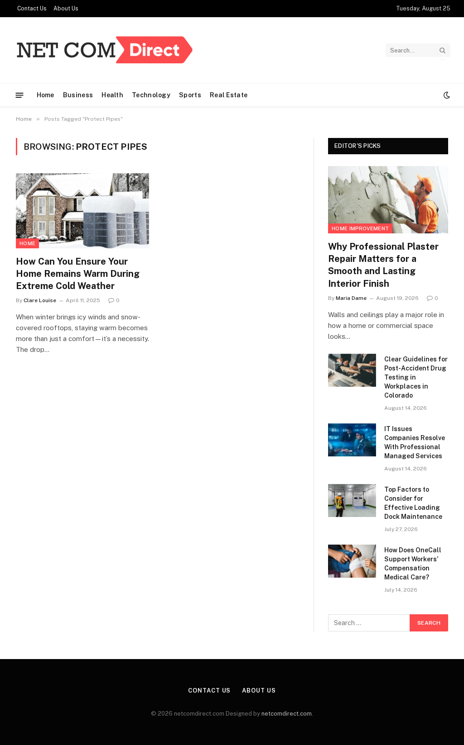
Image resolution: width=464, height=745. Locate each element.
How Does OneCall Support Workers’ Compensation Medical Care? (412, 563)
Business (78, 95)
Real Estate (228, 95)
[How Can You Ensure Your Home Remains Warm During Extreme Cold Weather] (82, 210)
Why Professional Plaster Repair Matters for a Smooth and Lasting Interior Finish (383, 265)
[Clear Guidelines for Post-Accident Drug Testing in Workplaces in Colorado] (352, 370)
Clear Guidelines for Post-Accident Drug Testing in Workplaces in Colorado (416, 377)
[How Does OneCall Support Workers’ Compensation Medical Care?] (352, 561)
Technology (151, 95)
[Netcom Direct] (104, 50)
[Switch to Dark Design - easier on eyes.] (445, 95)
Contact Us (32, 8)
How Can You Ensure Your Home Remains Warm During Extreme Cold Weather (78, 273)
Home (45, 95)
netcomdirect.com (286, 713)
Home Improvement (360, 228)
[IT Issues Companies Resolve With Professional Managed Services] (352, 439)
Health (112, 95)
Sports (190, 95)
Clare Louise (40, 300)
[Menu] (20, 94)
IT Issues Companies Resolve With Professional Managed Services (414, 442)
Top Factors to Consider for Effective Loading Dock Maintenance (413, 503)
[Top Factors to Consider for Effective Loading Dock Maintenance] (352, 500)
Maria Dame (351, 298)
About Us (65, 8)
